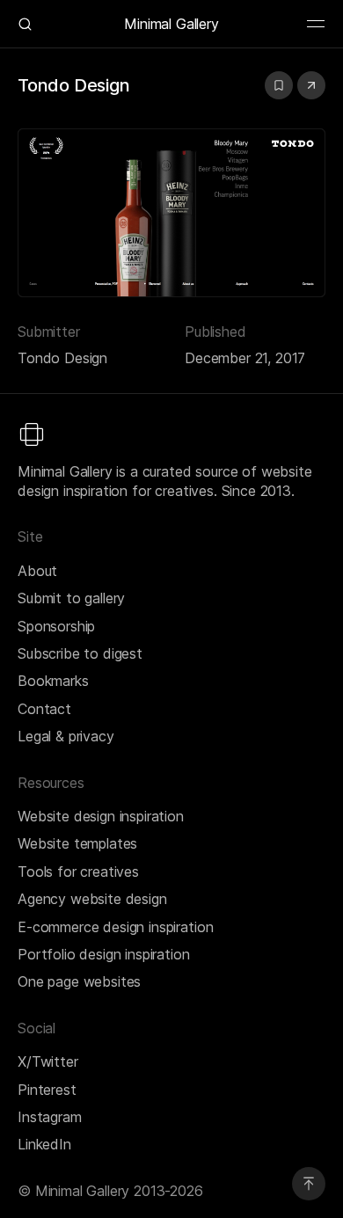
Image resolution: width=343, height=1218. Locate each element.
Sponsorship (56, 626)
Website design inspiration (101, 816)
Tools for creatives (78, 871)
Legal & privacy (66, 736)
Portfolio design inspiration (104, 954)
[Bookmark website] (279, 85)
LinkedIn (44, 1144)
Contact (44, 709)
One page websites (79, 981)
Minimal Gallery (171, 24)
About (37, 571)
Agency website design (92, 899)
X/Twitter (48, 1061)
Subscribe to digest (80, 653)
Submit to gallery (71, 598)
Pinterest (47, 1089)
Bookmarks (53, 680)
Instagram (50, 1117)
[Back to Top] (308, 1183)
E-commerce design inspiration (115, 927)
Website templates (77, 843)
